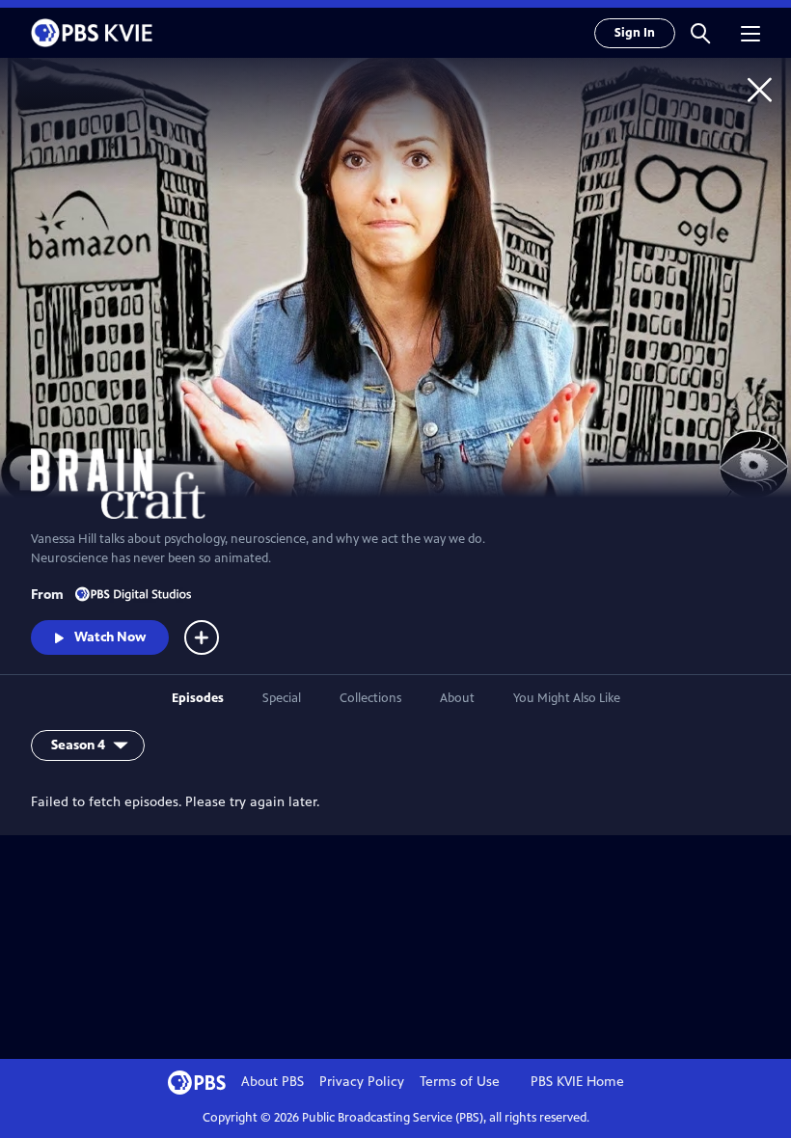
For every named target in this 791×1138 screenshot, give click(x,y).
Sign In (634, 33)
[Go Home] (760, 89)
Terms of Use (460, 1081)
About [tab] (457, 698)
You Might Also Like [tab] (566, 698)
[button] (700, 33)
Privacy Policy (361, 1081)
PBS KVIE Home (577, 1081)
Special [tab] (281, 698)
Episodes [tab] (198, 698)
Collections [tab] (370, 698)
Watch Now (110, 637)
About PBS (272, 1081)
